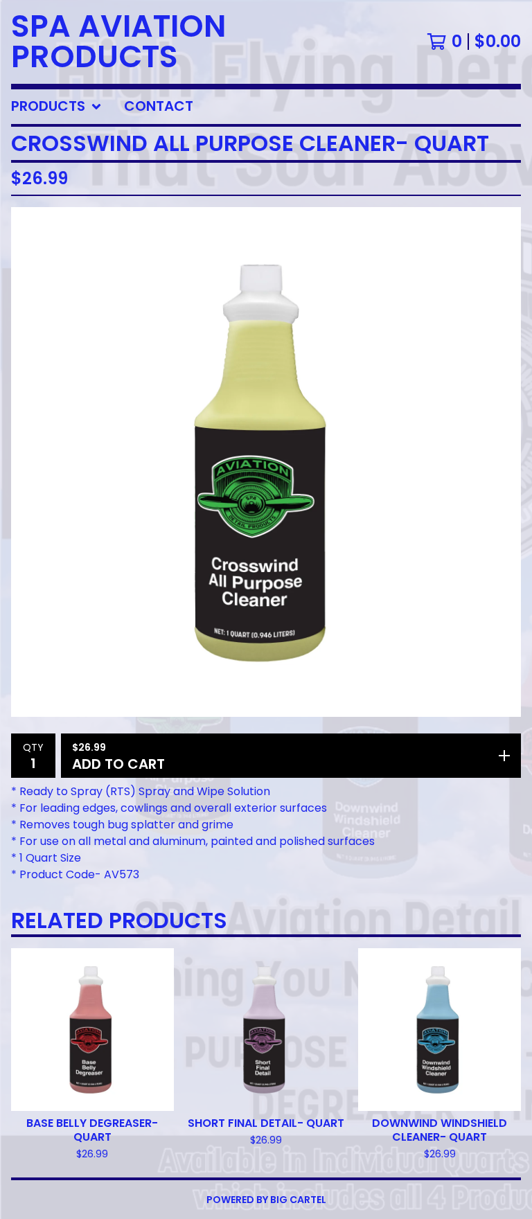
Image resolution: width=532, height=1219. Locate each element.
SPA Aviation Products (118, 42)
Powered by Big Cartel (266, 1200)
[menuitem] (56, 106)
